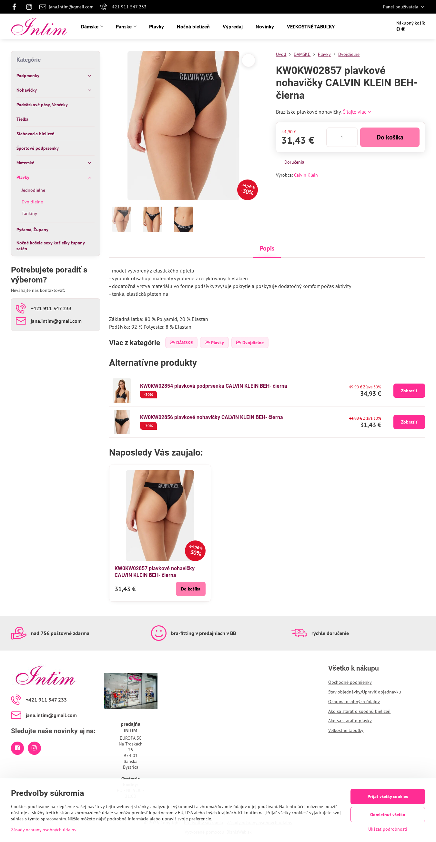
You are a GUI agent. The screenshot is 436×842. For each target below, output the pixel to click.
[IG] (29, 7)
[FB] (16, 7)
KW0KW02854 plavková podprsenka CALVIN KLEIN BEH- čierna (213, 386)
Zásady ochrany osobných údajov (43, 830)
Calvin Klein (306, 175)
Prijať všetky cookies (388, 796)
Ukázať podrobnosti (387, 829)
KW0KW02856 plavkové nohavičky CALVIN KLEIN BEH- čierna (211, 417)
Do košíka (390, 137)
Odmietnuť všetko (387, 814)
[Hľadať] (368, 26)
